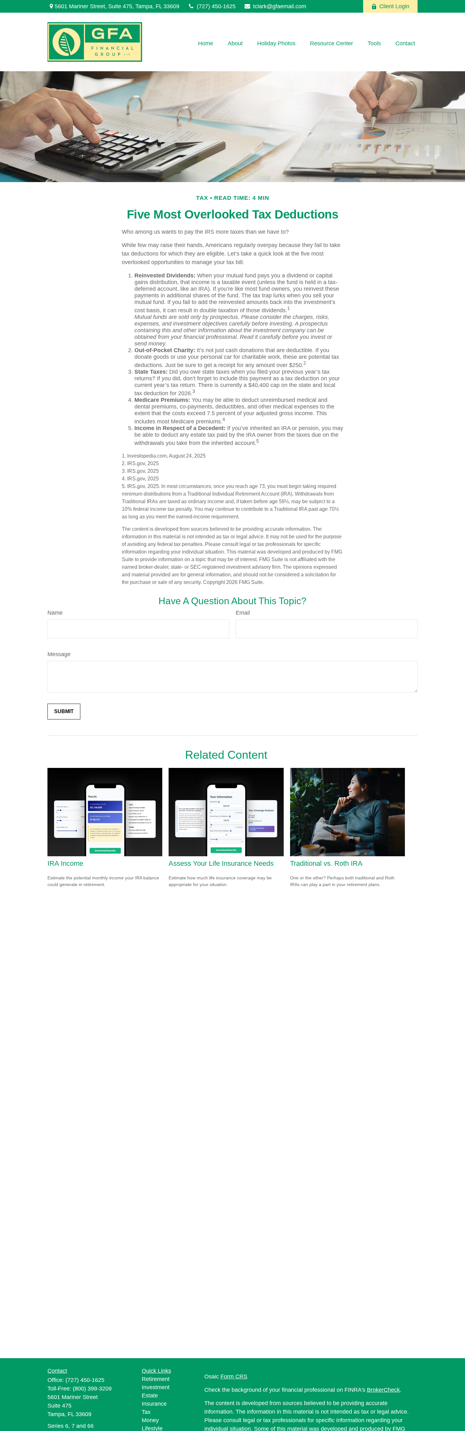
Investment (156, 1387)
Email (243, 613)
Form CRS (233, 1376)
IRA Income (65, 863)
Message (59, 654)
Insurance (154, 1404)
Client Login (394, 6)
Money (150, 1420)
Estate (150, 1395)
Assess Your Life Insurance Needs (221, 863)
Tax (146, 1412)
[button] (205, 44)
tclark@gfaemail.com (279, 6)
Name (55, 613)
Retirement (156, 1379)
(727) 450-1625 (216, 6)
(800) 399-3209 (92, 1388)
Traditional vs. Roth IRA (326, 863)
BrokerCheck (383, 1390)
